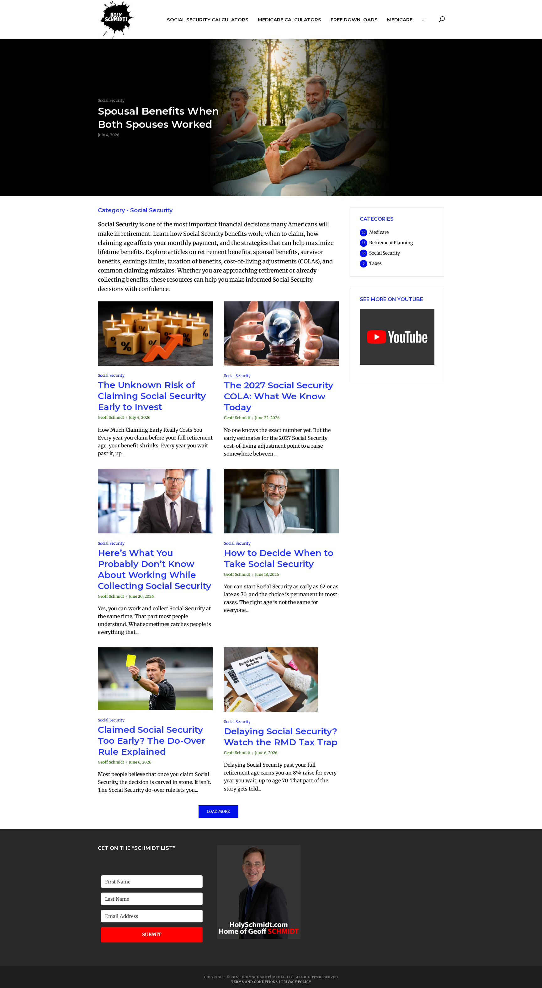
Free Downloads (354, 20)
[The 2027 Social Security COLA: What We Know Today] (281, 333)
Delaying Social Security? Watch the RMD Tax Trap (280, 737)
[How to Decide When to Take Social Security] (281, 501)
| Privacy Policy (295, 982)
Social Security (111, 100)
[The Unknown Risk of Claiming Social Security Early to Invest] (155, 333)
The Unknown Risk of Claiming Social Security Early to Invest (152, 396)
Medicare (399, 20)
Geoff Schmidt (111, 417)
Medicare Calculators (289, 20)
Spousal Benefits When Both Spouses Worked (158, 117)
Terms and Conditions (255, 982)
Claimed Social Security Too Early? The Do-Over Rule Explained (151, 740)
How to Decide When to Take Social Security (278, 558)
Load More (218, 811)
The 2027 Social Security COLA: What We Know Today (278, 396)
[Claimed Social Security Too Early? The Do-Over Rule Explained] (155, 678)
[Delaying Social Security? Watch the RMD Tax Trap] (281, 679)
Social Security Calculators (207, 20)
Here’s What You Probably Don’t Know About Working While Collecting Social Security (154, 569)
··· (424, 20)
